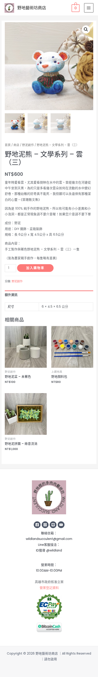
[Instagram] (45, 524)
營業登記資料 (49, 588)
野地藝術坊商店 (31, 8)
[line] (53, 524)
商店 (16, 145)
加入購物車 (35, 268)
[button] (86, 29)
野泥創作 (28, 145)
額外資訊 (11, 295)
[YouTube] (61, 524)
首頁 (8, 145)
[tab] (49, 294)
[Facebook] (37, 524)
